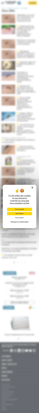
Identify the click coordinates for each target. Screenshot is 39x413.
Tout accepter (19, 209)
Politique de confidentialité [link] (19, 222)
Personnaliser (19, 218)
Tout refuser (20, 213)
